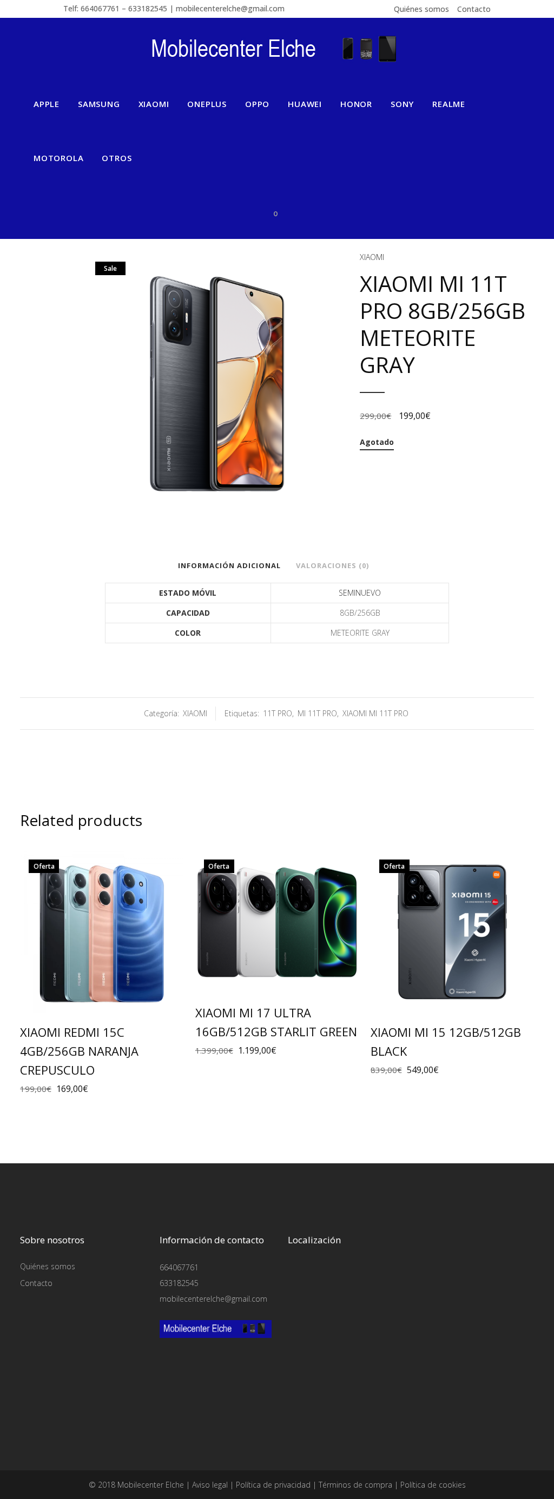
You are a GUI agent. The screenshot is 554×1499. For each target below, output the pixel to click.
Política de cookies (433, 1485)
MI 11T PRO (317, 713)
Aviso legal (210, 1485)
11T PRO (277, 713)
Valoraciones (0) (332, 565)
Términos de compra (355, 1485)
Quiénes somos (421, 9)
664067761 (179, 1267)
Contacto (474, 9)
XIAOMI (372, 257)
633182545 (179, 1283)
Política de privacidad (273, 1485)
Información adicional (229, 565)
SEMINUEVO (360, 593)
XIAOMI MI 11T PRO (375, 713)
